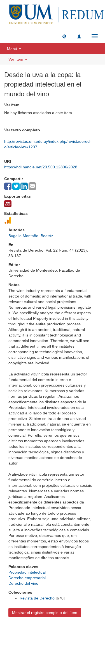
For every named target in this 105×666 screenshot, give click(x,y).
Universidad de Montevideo (41, 632)
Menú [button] (12, 48)
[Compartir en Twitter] (16, 186)
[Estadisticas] (7, 220)
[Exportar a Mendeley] (7, 203)
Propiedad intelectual (27, 572)
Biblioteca (82, 632)
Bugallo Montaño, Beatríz (30, 236)
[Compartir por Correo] (32, 186)
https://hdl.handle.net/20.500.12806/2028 (40, 167)
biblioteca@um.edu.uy (52, 645)
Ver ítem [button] (16, 59)
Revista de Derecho (37, 598)
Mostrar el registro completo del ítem (44, 612)
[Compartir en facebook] (7, 186)
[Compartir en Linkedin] (24, 186)
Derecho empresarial (27, 578)
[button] (64, 36)
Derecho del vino (23, 583)
